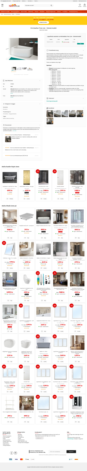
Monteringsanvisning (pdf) (52, 101)
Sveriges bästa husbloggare (23, 442)
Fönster (36, 11)
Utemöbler (42, 11)
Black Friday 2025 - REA (22, 441)
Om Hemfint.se (21, 437)
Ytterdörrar (30, 11)
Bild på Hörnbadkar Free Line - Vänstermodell (21, 74)
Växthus (59, 11)
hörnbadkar (61, 53)
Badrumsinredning (15, 11)
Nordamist (5, 109)
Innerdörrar (65, 11)
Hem (2, 14)
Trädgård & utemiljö (5, 11)
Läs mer (14, 130)
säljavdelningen (70, 438)
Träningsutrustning (73, 11)
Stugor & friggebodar (50, 11)
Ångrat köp (20, 435)
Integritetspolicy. (62, 454)
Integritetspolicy (21, 439)
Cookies (19, 438)
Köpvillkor (20, 434)
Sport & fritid (24, 11)
